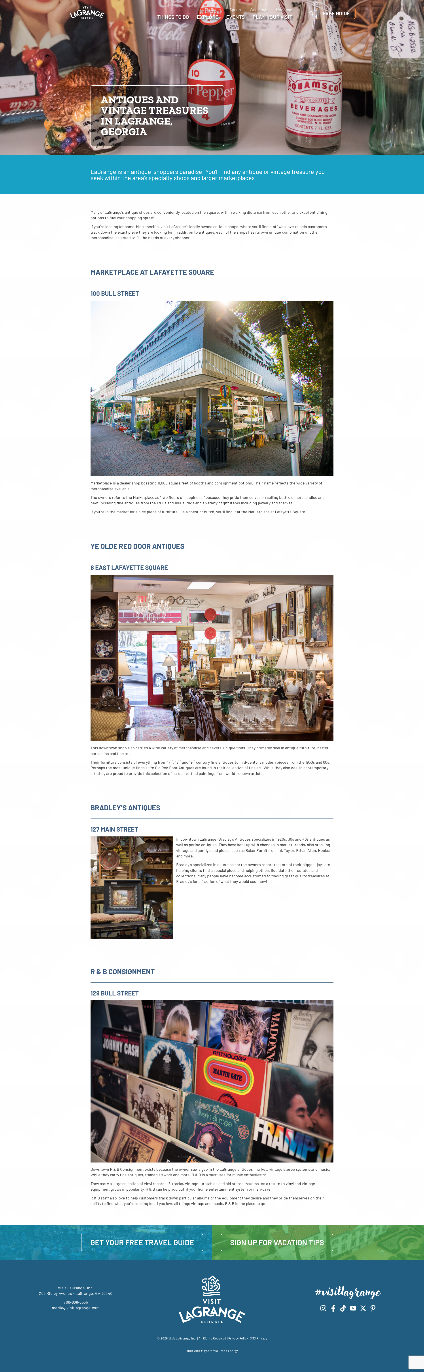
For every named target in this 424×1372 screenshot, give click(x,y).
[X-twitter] (363, 1308)
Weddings (258, 9)
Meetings (284, 9)
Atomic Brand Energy (222, 1351)
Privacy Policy (238, 1338)
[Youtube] (353, 1308)
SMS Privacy (258, 1338)
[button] (311, 13)
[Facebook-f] (333, 1308)
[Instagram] (323, 1308)
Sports (235, 9)
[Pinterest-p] (373, 1308)
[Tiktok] (343, 1308)
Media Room (210, 9)
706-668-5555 (76, 1302)
